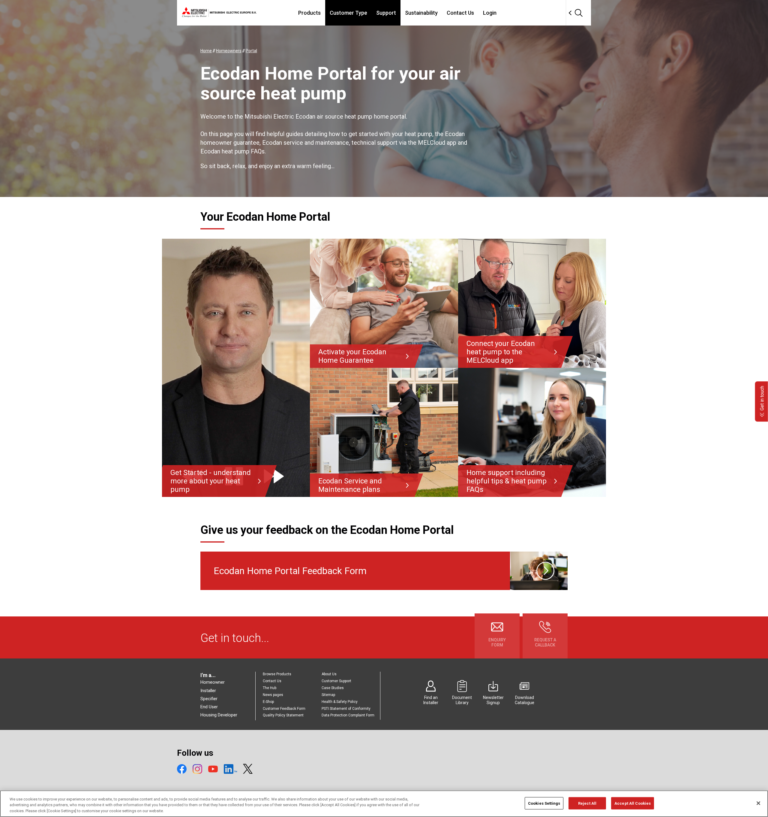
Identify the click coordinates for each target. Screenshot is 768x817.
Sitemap (328, 695)
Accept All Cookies (632, 803)
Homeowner (212, 682)
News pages (273, 695)
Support (386, 13)
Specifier (209, 698)
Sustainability (421, 13)
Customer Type (348, 13)
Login (489, 13)
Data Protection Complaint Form (348, 715)
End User (209, 707)
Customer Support (336, 681)
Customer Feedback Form (284, 709)
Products (309, 13)
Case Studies (333, 688)
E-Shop (268, 702)
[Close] (758, 803)
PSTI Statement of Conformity (346, 709)
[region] (384, 803)
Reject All (587, 803)
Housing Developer (218, 715)
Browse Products (277, 674)
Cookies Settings (544, 803)
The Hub (269, 688)
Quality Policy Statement (283, 715)
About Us (329, 674)
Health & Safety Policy (340, 702)
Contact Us (460, 13)
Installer (208, 690)
